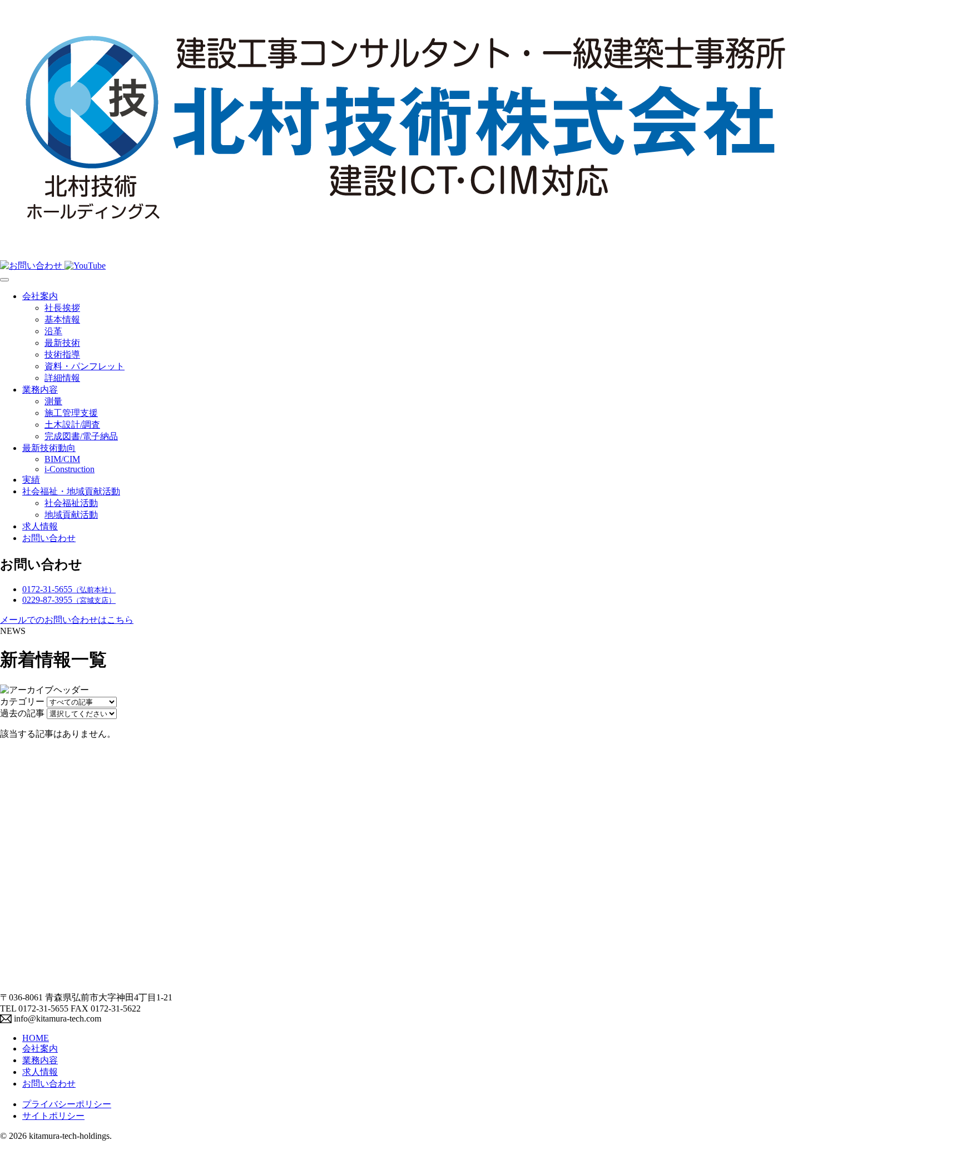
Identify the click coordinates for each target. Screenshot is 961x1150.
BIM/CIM (62, 459)
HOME (35, 1038)
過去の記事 (22, 713)
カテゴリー (22, 701)
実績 (31, 479)
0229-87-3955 (69, 599)
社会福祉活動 (71, 503)
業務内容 (40, 389)
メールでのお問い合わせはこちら (66, 619)
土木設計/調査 (72, 424)
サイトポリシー (53, 1116)
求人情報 (40, 526)
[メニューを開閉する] (4, 279)
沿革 (53, 331)
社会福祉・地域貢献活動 (71, 491)
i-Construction (69, 469)
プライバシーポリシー (66, 1104)
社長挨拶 (62, 308)
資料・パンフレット (84, 366)
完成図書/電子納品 (81, 436)
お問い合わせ (49, 538)
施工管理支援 (71, 413)
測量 (53, 401)
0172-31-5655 (69, 589)
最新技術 (62, 343)
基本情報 (62, 319)
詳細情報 (62, 378)
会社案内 (40, 296)
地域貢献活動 (71, 514)
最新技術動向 (49, 448)
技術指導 (62, 354)
